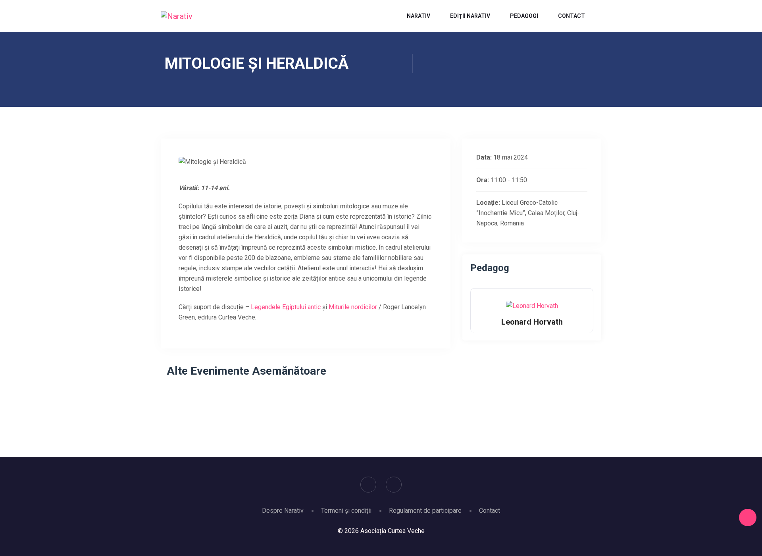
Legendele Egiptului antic (286, 307)
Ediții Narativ (470, 16)
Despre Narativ (283, 510)
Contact (571, 16)
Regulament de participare (425, 510)
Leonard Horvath (532, 322)
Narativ (418, 16)
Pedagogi (524, 16)
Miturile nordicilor (353, 307)
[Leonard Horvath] (532, 305)
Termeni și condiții (346, 510)
